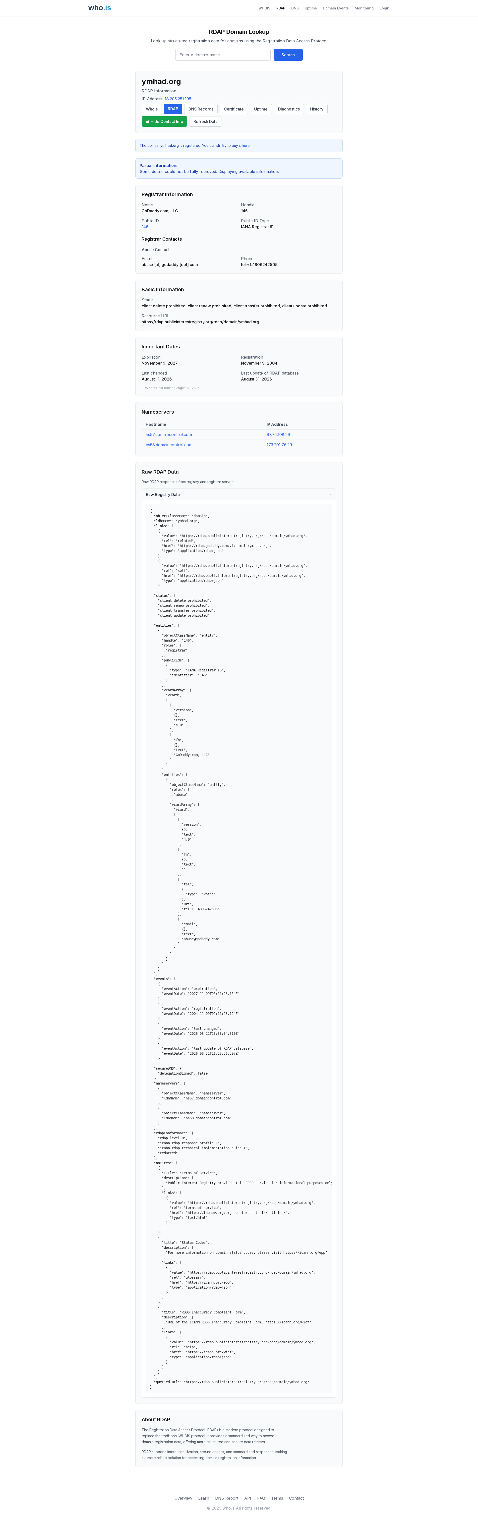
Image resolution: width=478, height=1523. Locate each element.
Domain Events (336, 8)
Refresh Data (205, 121)
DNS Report (226, 1498)
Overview (183, 1498)
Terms (277, 1498)
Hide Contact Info (167, 121)
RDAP (280, 8)
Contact (296, 1498)
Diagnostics (289, 109)
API (247, 1498)
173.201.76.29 (279, 444)
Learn (203, 1498)
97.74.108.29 (278, 434)
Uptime (311, 8)
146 (145, 226)
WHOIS (264, 8)
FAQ (261, 1498)
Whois (152, 109)
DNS (295, 8)
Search (288, 54)
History (316, 109)
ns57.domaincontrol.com (169, 434)
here (246, 145)
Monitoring (364, 8)
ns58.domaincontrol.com (169, 444)
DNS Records (200, 109)
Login (384, 8)
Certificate (234, 109)
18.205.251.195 (178, 98)
